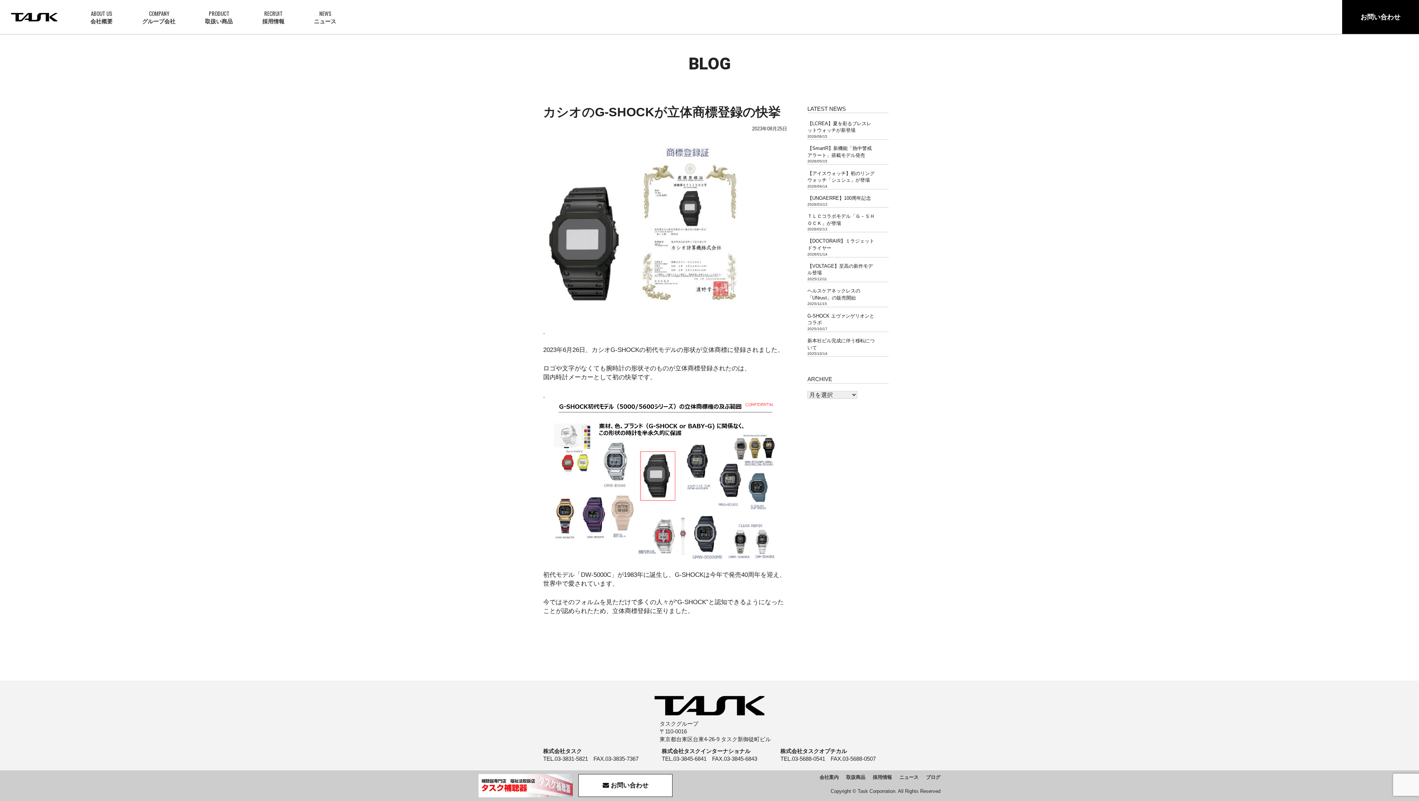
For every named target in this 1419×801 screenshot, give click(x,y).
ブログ (933, 777)
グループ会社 (159, 16)
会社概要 (102, 16)
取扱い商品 (219, 16)
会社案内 (829, 777)
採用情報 (273, 16)
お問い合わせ (1381, 17)
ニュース (325, 16)
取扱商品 (855, 777)
